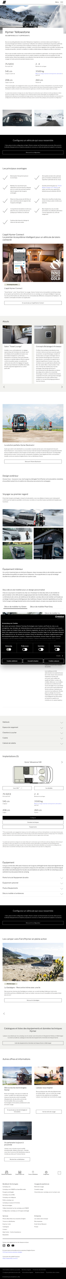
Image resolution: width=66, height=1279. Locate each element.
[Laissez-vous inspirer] (48, 1076)
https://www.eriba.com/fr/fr (10, 1258)
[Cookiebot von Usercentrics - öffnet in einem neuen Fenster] (56, 617)
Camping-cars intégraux (9, 1197)
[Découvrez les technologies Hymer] (17, 1076)
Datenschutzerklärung (9, 640)
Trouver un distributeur (9, 1221)
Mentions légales (26, 1269)
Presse (36, 1226)
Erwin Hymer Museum (40, 1224)
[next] (61, 387)
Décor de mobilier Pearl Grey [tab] (41, 607)
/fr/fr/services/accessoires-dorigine (12, 1252)
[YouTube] (13, 1245)
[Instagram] (4, 1245)
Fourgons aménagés (8, 1192)
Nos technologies (7, 1205)
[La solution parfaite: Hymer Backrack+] (33, 423)
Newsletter (6, 1234)
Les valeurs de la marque (41, 1218)
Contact (5, 1229)
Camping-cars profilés (9, 1194)
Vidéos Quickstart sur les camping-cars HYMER (16, 1208)
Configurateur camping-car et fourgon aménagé (16, 1211)
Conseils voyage (38, 1189)
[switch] (24, 649)
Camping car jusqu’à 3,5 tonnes (11, 1203)
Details (58, 656)
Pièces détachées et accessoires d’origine (14, 1218)
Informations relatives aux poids (11, 1269)
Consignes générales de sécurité (11, 1272)
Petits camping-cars (8, 1200)
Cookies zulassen (54, 661)
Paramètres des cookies (52, 1272)
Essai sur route (7, 1224)
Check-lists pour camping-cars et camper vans (47, 1192)
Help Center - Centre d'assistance (12, 1232)
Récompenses (38, 1221)
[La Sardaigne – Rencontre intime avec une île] (33, 962)
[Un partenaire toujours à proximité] (17, 1131)
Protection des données (39, 1269)
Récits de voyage (39, 1186)
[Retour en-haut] (61, 1263)
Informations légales (27, 1272)
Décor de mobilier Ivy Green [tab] (15, 607)
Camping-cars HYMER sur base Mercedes (14, 1189)
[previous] (4, 387)
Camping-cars (6, 1186)
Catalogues (6, 1226)
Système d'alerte (39, 1272)
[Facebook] (8, 1245)
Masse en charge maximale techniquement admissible (49, 73)
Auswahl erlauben (33, 661)
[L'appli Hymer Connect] (33, 263)
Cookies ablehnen (12, 661)
